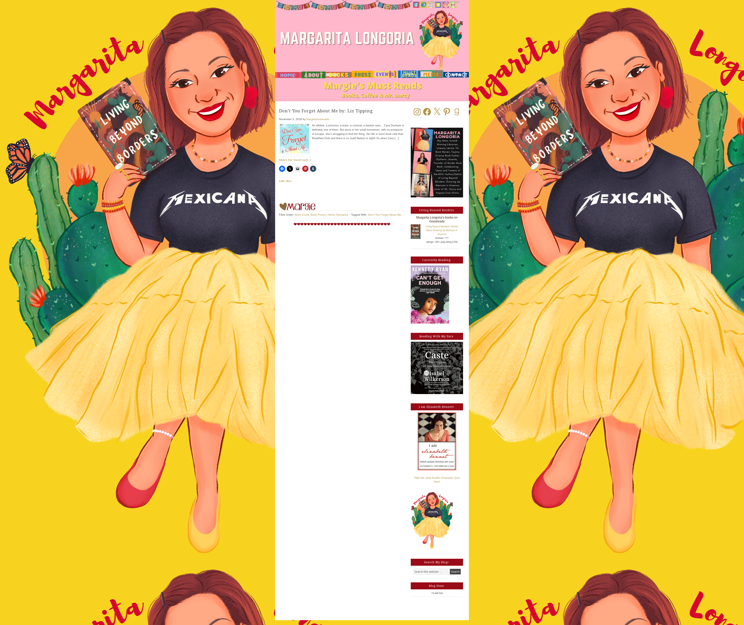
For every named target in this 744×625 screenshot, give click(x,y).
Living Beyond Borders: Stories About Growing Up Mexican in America (441, 230)
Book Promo (318, 214)
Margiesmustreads (317, 119)
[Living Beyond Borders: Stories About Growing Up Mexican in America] (417, 232)
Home (331, 214)
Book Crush (302, 214)
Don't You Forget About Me (384, 214)
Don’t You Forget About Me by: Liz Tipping (326, 110)
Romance (342, 214)
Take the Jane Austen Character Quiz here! (437, 479)
